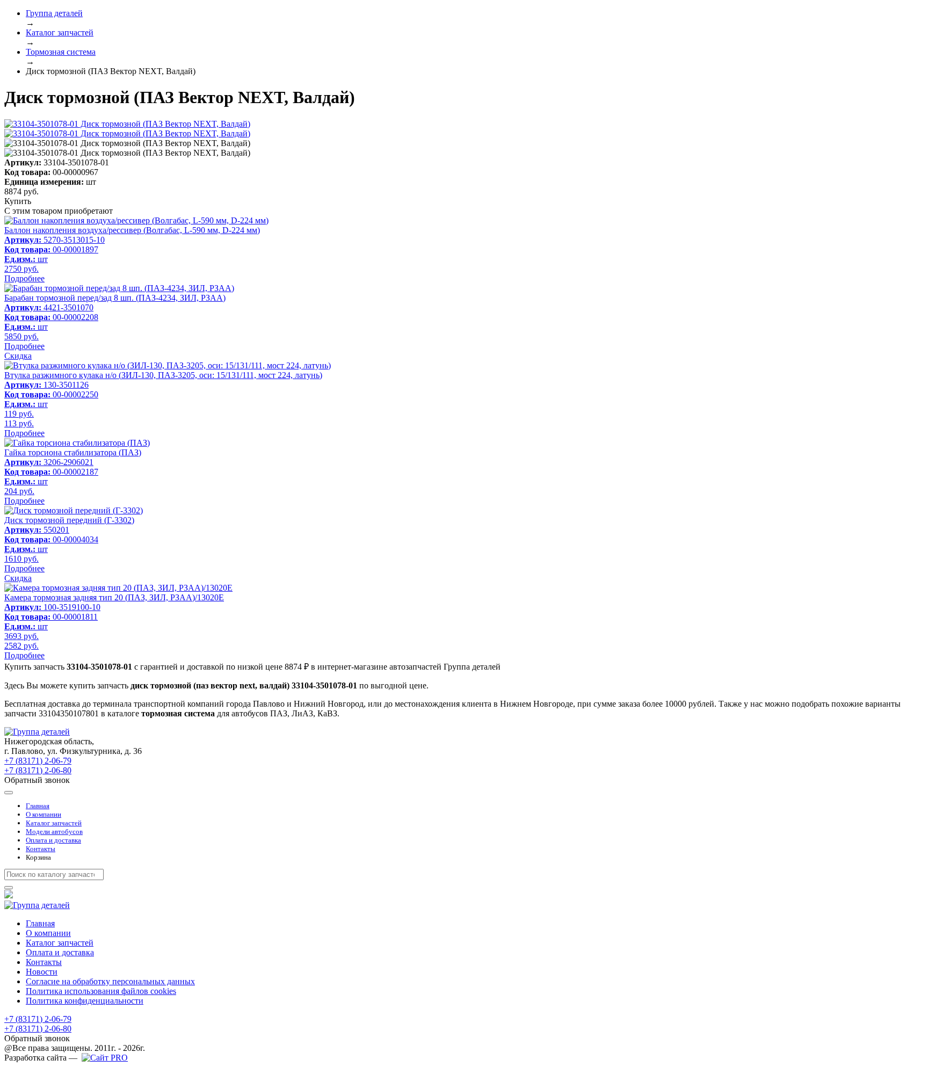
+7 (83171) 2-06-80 (37, 770)
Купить (17, 201)
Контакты (40, 849)
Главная (37, 806)
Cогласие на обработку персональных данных (110, 981)
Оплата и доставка (53, 840)
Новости (41, 971)
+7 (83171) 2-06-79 (37, 760)
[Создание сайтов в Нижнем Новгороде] (105, 1057)
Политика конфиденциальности (84, 1000)
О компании (43, 814)
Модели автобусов (54, 832)
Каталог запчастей (54, 823)
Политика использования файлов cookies (101, 991)
